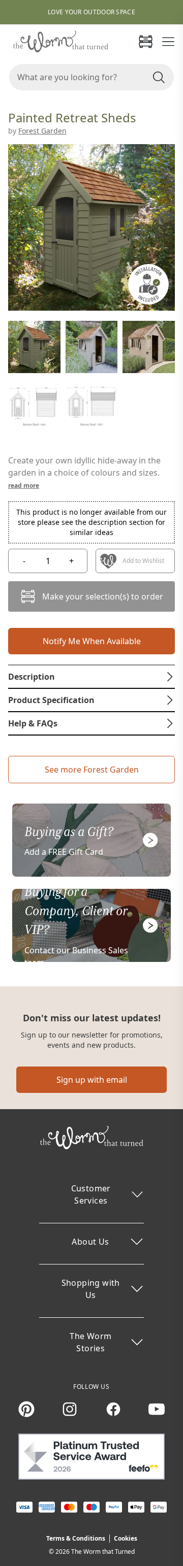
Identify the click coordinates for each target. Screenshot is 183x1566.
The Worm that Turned (103, 1551)
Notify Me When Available (92, 641)
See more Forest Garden (92, 769)
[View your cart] (145, 41)
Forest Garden (42, 131)
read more (23, 485)
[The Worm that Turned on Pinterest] (26, 1409)
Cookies (125, 1538)
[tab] (91, 676)
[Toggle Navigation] (168, 41)
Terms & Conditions (75, 1538)
